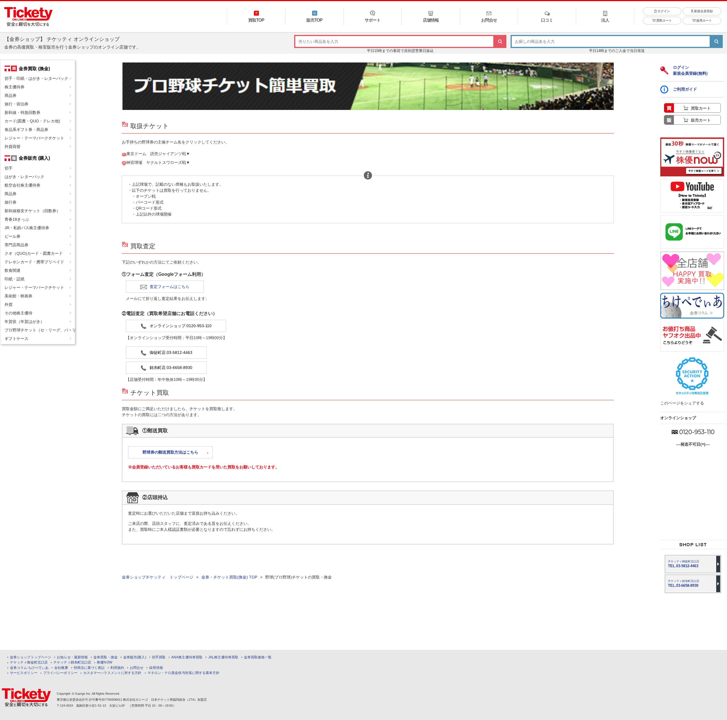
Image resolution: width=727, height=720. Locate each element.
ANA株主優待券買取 (186, 657)
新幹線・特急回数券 (22, 112)
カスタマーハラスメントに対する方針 (112, 673)
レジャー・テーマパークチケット (34, 138)
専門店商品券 (16, 245)
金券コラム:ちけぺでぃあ (29, 668)
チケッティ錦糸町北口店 (72, 662)
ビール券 (12, 236)
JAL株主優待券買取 (223, 657)
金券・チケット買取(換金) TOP (229, 577)
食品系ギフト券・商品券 (26, 129)
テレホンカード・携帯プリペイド (34, 262)
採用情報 (156, 668)
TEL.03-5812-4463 (683, 564)
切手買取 (159, 657)
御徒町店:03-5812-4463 (171, 352)
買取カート (663, 20)
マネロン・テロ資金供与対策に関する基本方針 (183, 673)
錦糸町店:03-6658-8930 (171, 367)
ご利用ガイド (685, 89)
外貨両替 (12, 146)
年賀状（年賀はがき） (24, 321)
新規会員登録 (703, 11)
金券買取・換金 (105, 657)
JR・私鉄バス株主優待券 (27, 228)
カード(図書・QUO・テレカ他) (32, 121)
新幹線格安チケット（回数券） (32, 210)
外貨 (8, 304)
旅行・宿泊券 (16, 104)
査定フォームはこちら (169, 286)
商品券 (10, 95)
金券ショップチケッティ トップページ (157, 577)
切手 (8, 168)
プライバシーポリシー (60, 673)
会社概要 (61, 668)
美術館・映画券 (18, 296)
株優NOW (104, 662)
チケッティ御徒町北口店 (29, 662)
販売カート (703, 20)
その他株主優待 (18, 313)
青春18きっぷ (17, 219)
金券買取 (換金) (34, 68)
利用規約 (117, 668)
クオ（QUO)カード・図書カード (34, 253)
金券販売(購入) (134, 657)
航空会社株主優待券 (22, 185)
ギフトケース (16, 338)
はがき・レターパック (24, 176)
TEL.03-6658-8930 (683, 583)
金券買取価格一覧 (257, 657)
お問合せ (136, 668)
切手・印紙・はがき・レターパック (36, 78)
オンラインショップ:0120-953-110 (181, 326)
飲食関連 (12, 270)
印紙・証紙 (14, 279)
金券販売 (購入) (34, 157)
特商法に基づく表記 (89, 668)
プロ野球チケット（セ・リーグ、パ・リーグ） (40, 330)
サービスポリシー (23, 673)
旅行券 (10, 202)
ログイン (663, 11)
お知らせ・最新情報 (72, 657)
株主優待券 (14, 87)
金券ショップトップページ (30, 657)
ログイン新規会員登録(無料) (690, 70)
